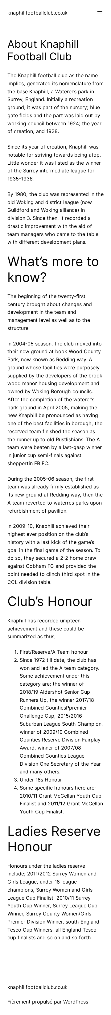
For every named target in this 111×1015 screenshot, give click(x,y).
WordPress (75, 1002)
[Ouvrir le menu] (100, 12)
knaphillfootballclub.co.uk (37, 13)
